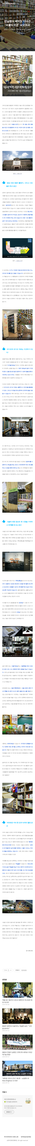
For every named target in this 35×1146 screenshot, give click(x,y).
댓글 (4, 1092)
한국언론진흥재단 (26, 1137)
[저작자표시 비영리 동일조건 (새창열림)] (24, 970)
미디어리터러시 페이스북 (11, 1137)
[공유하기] (8, 970)
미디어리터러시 (8, 3)
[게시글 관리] (11, 970)
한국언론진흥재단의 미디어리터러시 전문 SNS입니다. (13, 1107)
